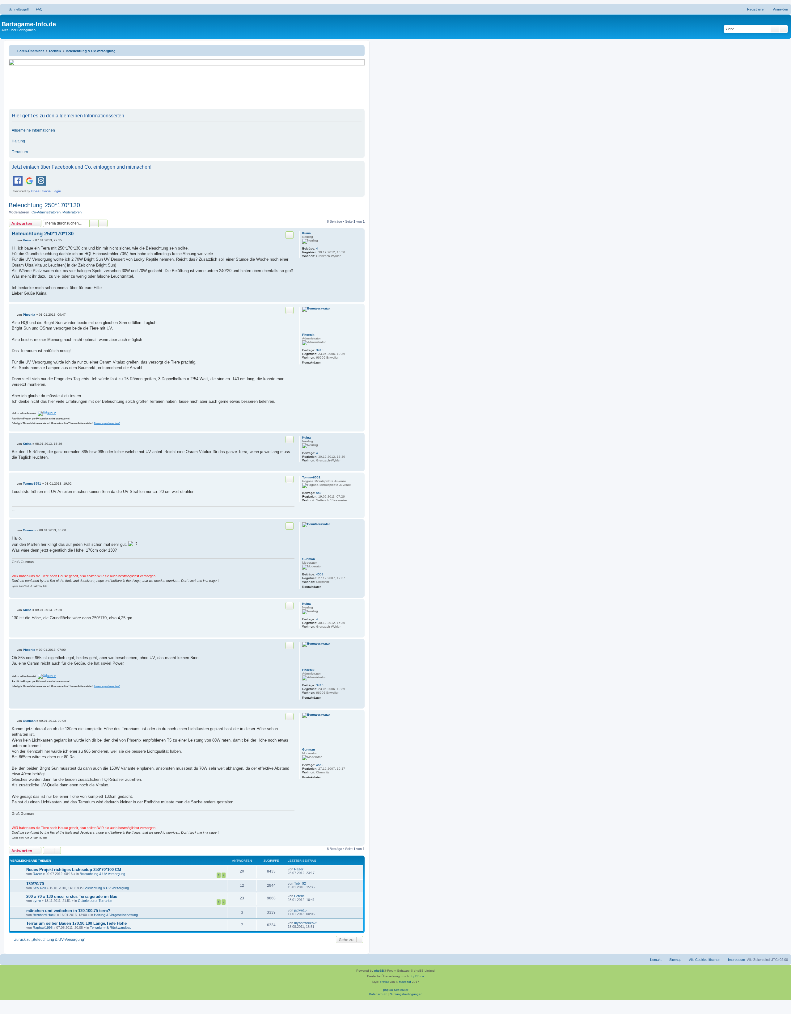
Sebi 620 (39, 888)
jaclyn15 (300, 910)
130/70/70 (35, 883)
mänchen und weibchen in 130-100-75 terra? (68, 910)
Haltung (18, 141)
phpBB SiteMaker (395, 989)
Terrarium (20, 152)
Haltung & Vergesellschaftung (116, 915)
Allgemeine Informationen (33, 130)
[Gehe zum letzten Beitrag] (306, 869)
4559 (320, 574)
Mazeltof (405, 981)
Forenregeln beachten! (107, 423)
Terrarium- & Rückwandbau (110, 927)
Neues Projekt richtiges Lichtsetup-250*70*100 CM (73, 869)
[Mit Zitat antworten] (290, 235)
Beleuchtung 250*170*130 (44, 205)
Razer (37, 874)
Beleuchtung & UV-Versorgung (102, 874)
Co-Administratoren (46, 212)
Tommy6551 (311, 477)
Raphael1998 (43, 927)
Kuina (306, 233)
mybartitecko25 (305, 923)
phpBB (379, 970)
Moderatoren (72, 212)
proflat (384, 981)
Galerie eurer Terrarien (95, 901)
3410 (320, 350)
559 (319, 492)
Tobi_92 (300, 883)
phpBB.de (417, 976)
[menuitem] (36, 9)
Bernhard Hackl (44, 915)
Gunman (308, 559)
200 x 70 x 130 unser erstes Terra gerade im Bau (71, 896)
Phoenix (308, 334)
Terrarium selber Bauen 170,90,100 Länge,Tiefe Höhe (76, 923)
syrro (37, 901)
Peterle (299, 896)
